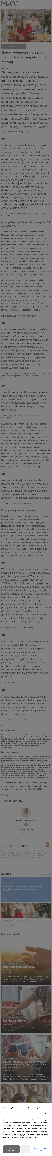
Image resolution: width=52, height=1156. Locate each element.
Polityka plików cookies (40, 1149)
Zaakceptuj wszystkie (11, 1149)
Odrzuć (25, 1149)
